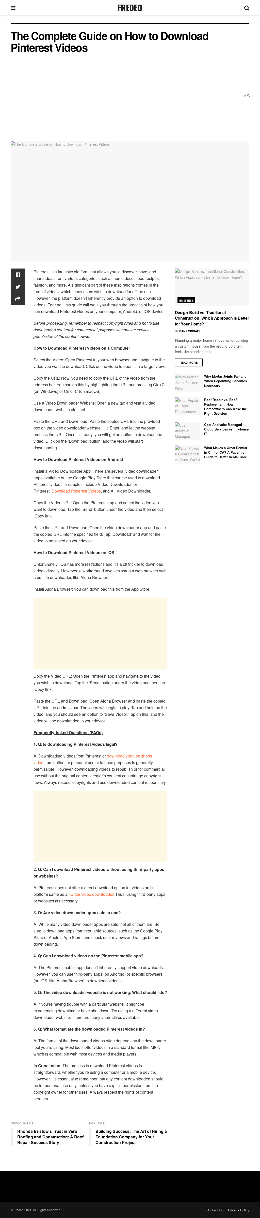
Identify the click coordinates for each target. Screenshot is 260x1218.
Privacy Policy (238, 1210)
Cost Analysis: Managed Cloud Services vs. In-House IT (226, 429)
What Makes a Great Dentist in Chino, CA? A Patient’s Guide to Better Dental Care (225, 452)
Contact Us (214, 1210)
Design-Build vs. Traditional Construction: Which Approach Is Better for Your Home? (212, 318)
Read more (189, 362)
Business (186, 300)
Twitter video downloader (91, 894)
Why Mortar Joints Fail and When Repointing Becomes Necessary (225, 381)
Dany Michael (190, 331)
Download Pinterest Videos (76, 491)
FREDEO (130, 8)
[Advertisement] (125, 95)
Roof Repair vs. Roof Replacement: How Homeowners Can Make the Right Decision (225, 406)
